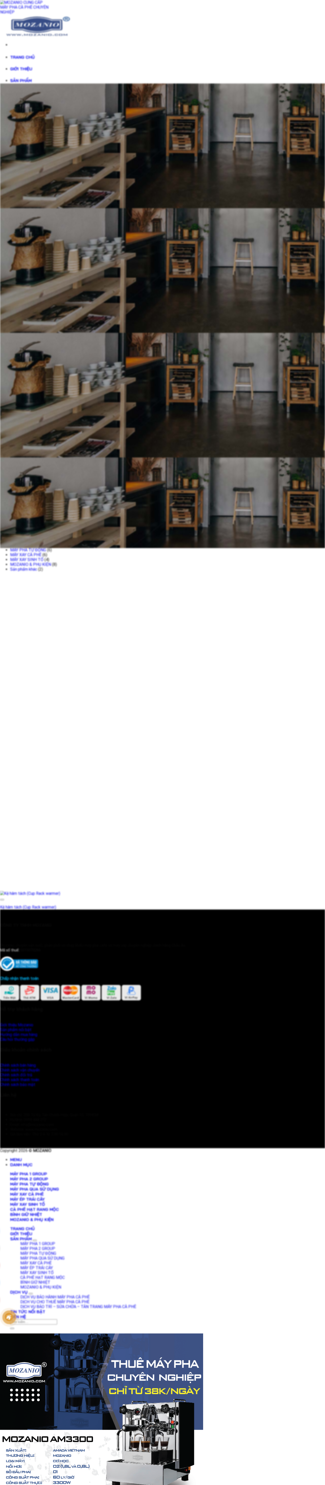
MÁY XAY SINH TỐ (26, 559)
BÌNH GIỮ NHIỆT (26, 1214)
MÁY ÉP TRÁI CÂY (27, 1199)
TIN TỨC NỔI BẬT (27, 1311)
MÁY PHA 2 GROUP (29, 1178)
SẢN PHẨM (21, 80)
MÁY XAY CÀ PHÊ (25, 554)
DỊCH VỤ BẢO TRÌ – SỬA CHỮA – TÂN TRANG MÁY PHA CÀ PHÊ (78, 1306)
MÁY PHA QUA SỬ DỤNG (34, 1189)
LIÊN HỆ (18, 1316)
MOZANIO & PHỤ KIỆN (30, 564)
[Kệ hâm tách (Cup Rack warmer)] (30, 893)
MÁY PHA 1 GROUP (28, 1173)
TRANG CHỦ (22, 57)
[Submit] (12, 1328)
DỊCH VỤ (19, 1292)
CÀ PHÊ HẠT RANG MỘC (34, 1209)
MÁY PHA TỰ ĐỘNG (28, 550)
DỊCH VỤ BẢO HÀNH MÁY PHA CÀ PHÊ (55, 1297)
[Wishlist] (2, 899)
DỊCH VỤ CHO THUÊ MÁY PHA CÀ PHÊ (54, 1301)
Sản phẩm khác (23, 569)
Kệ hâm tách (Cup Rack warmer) (28, 907)
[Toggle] (35, 1240)
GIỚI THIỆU (21, 68)
